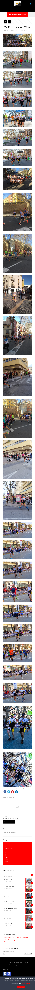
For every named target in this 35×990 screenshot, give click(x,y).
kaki (27, 937)
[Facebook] (5, 974)
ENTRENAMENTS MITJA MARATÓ (10, 818)
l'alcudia (7, 939)
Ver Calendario (27, 953)
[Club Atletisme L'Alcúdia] (17, 3)
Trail (4, 941)
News (6, 861)
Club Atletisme (15, 30)
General (7, 857)
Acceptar (21, 987)
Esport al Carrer (9, 848)
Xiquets (6, 941)
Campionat (6, 937)
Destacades (8, 844)
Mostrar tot (28, 22)
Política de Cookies (26, 983)
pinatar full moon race (26, 940)
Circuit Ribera (12, 937)
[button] (4, 954)
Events (7, 852)
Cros (17, 937)
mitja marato (16, 940)
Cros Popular (22, 937)
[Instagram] (9, 974)
